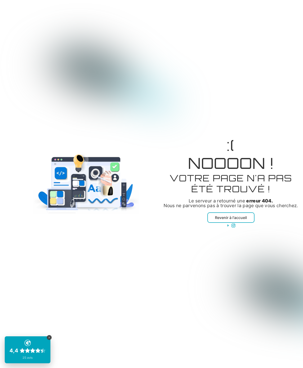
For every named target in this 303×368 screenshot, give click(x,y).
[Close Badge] (49, 337)
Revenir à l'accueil (231, 217)
